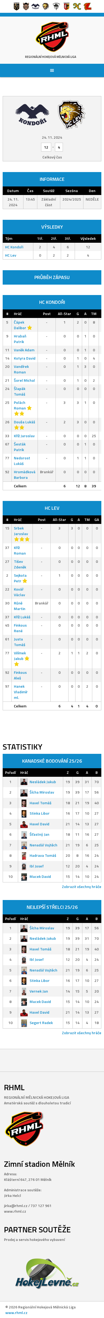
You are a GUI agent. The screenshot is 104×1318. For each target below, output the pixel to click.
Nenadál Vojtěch (43, 845)
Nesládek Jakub (43, 782)
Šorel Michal (24, 380)
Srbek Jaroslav (21, 530)
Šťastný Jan (39, 834)
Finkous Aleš (20, 675)
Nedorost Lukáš (22, 460)
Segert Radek (41, 1022)
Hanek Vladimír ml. (21, 691)
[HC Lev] (72, 114)
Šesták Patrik (20, 446)
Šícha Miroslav (42, 792)
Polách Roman (20, 405)
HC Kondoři (14, 247)
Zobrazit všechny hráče (81, 886)
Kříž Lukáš (22, 617)
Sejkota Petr (20, 578)
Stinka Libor (40, 813)
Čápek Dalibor (20, 325)
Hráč (18, 313)
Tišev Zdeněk (20, 564)
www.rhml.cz (16, 1312)
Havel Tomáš (40, 803)
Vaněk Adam (24, 350)
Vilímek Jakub (20, 655)
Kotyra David (24, 358)
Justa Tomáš (19, 641)
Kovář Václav (19, 592)
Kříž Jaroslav (24, 436)
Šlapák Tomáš (19, 391)
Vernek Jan (39, 991)
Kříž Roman (20, 550)
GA (96, 519)
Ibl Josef (37, 866)
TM (94, 313)
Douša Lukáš (24, 422)
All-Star (64, 313)
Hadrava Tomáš (43, 855)
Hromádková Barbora (24, 474)
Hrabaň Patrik (20, 338)
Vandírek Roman (21, 369)
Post (47, 313)
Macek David (40, 876)
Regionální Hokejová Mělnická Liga (50, 57)
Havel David (39, 824)
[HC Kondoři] (32, 114)
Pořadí (10, 772)
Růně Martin (19, 605)
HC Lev (10, 255)
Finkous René (20, 628)
